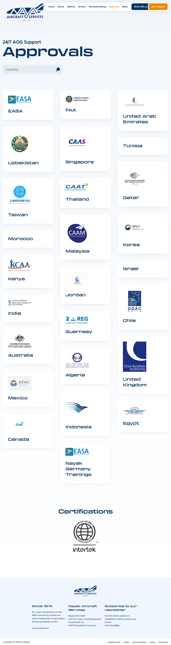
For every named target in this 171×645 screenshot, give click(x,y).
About (61, 6)
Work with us (140, 6)
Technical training (97, 6)
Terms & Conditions (139, 642)
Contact (126, 642)
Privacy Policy (163, 642)
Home (51, 6)
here (117, 625)
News (125, 6)
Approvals (114, 6)
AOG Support (158, 6)
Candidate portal (114, 642)
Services (82, 6)
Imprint (152, 642)
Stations (71, 6)
